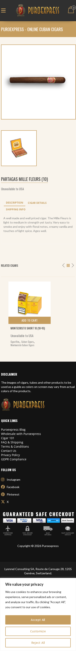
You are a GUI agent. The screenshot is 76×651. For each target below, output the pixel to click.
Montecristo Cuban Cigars (22, 345)
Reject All (38, 643)
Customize (38, 631)
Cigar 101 (7, 438)
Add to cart (30, 320)
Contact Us (8, 451)
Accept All (38, 620)
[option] (38, 313)
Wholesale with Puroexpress (21, 434)
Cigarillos (15, 341)
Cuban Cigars (27, 341)
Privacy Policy (10, 455)
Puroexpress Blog (13, 430)
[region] (38, 614)
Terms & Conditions (15, 446)
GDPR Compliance (13, 459)
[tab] (15, 203)
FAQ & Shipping (12, 442)
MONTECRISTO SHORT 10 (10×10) (28, 328)
